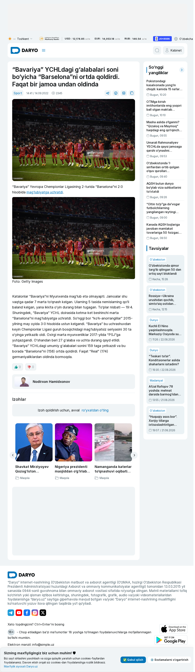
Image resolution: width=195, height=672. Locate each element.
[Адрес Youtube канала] (19, 612)
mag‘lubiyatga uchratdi (44, 192)
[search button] (157, 50)
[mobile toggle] (43, 50)
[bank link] (49, 39)
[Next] (134, 455)
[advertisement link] (162, 38)
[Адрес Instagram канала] (35, 612)
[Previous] (13, 455)
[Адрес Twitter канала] (43, 612)
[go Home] (21, 574)
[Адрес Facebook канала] (27, 612)
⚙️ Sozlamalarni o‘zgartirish (169, 659)
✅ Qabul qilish (133, 659)
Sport (18, 93)
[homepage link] (24, 50)
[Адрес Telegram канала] (11, 612)
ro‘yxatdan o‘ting (95, 410)
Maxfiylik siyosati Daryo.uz (21, 666)
